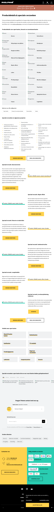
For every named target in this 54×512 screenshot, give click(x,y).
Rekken (7, 377)
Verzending (12, 441)
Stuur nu (33, 311)
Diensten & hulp (35, 478)
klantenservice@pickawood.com (14, 464)
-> (43, 421)
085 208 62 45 (14, 458)
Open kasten (6, 111)
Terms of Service (37, 427)
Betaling (45, 438)
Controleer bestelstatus (25, 438)
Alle (3, 377)
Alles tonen (19, 441)
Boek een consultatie (13, 438)
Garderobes (12, 377)
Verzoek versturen (18, 158)
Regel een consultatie (35, 158)
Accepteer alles (37, 505)
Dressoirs (22, 377)
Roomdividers (29, 111)
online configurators (17, 24)
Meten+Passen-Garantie (43, 468)
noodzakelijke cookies (44, 500)
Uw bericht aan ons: (11, 417)
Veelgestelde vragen (37, 438)
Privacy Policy (29, 427)
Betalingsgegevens (37, 459)
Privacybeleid (29, 500)
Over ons (5, 438)
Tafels (18, 377)
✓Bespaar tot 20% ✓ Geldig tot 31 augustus (26, 6)
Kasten (36, 111)
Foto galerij (5, 441)
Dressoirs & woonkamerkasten (17, 111)
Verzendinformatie (43, 473)
